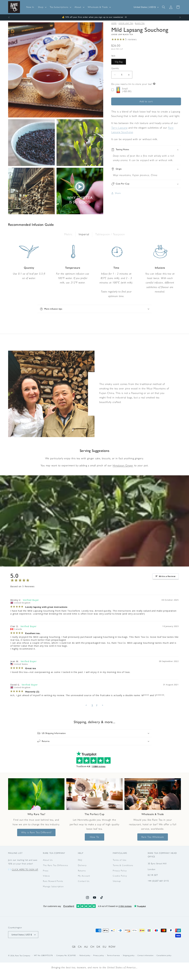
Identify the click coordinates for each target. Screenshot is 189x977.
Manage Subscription (53, 886)
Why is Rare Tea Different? (36, 832)
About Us (48, 860)
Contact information (145, 956)
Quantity (115, 68)
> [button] (102, 705)
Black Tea (140, 23)
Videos (46, 876)
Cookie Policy (120, 876)
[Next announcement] (180, 17)
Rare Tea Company (22, 956)
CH (92, 946)
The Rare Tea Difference (55, 865)
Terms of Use (119, 860)
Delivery (82, 865)
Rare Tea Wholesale (152, 836)
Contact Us (83, 881)
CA (80, 946)
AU (86, 946)
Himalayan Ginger (123, 465)
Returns (82, 870)
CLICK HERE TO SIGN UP (25, 869)
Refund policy (85, 956)
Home (114, 23)
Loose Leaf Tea (126, 23)
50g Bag (119, 61)
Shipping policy (129, 956)
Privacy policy (98, 956)
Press (45, 870)
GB (74, 946)
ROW (112, 946)
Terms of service (113, 956)
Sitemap (117, 881)
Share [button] (118, 193)
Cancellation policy (164, 956)
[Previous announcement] (9, 17)
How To (94, 836)
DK (98, 946)
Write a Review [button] (167, 576)
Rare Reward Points (53, 881)
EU (104, 946)
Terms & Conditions (123, 865)
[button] (42, 7)
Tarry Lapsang (119, 127)
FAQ (80, 860)
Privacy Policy (120, 870)
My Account (84, 876)
